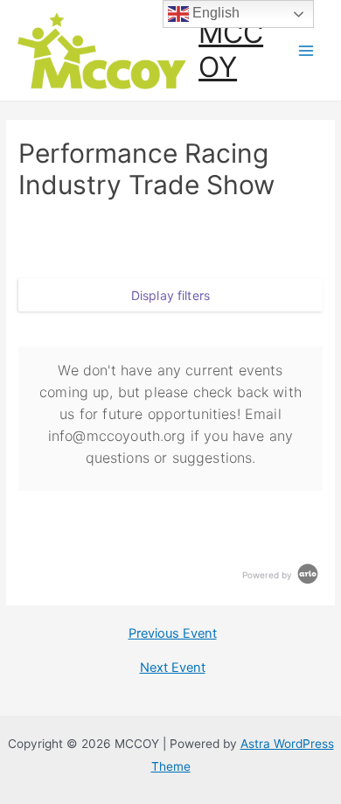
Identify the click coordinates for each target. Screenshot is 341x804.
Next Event (172, 668)
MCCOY (230, 49)
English (214, 12)
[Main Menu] (306, 50)
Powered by (268, 575)
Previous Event (173, 633)
